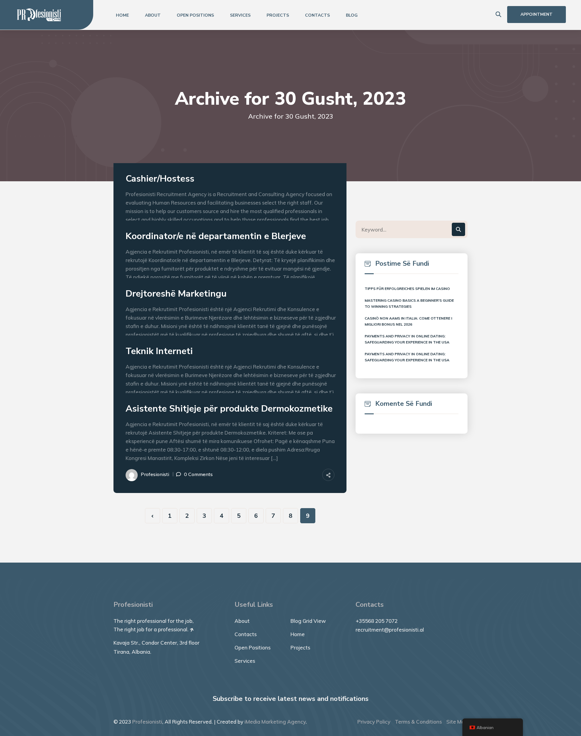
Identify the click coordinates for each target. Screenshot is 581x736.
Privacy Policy (373, 721)
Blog (352, 15)
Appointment (536, 14)
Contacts (317, 15)
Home (122, 15)
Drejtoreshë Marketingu (176, 294)
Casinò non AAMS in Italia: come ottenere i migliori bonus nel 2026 (408, 321)
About (153, 15)
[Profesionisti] (39, 14)
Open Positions (195, 15)
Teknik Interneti (159, 351)
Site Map (457, 721)
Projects (278, 15)
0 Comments (198, 474)
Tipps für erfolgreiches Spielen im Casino (407, 288)
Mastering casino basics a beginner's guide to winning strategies (409, 303)
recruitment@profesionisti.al (390, 629)
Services (240, 15)
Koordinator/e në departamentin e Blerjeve (216, 236)
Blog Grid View (308, 621)
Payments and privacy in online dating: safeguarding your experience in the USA (407, 339)
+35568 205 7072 (377, 621)
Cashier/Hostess (160, 179)
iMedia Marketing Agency (275, 721)
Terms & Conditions (418, 721)
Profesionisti (155, 474)
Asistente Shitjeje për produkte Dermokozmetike (229, 409)
